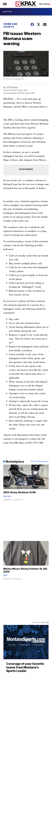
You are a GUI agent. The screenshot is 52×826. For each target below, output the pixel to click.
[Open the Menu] (4, 4)
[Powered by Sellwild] (45, 622)
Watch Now (44, 4)
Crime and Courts (10, 25)
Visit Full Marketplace (40, 461)
